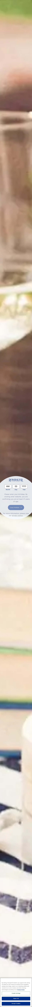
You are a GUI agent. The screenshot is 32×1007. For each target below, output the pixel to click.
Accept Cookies (16, 1003)
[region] (16, 992)
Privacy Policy (21, 989)
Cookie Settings (16, 993)
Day (16, 489)
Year (24, 489)
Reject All (16, 998)
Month (8, 489)
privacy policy (17, 515)
